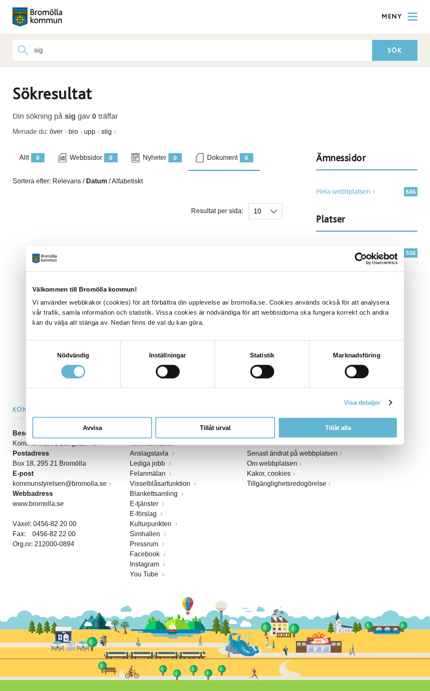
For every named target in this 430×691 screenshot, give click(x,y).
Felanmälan (148, 473)
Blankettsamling (154, 493)
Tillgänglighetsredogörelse (286, 483)
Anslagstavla (150, 453)
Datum (96, 181)
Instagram (145, 564)
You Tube (145, 574)
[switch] (168, 371)
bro (73, 131)
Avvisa (92, 427)
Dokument (227, 157)
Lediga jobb (148, 463)
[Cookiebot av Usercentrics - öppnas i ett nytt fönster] (361, 258)
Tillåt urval (215, 427)
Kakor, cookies (269, 473)
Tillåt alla (338, 427)
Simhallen (146, 533)
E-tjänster (145, 503)
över (56, 131)
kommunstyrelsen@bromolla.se (60, 483)
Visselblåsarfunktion (161, 483)
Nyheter (160, 157)
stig (106, 131)
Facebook (145, 554)
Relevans (66, 181)
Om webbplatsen (272, 463)
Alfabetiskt (127, 181)
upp (89, 131)
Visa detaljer (362, 402)
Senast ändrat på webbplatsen (292, 453)
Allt (29, 157)
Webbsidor (91, 157)
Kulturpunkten (151, 523)
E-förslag (144, 513)
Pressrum (145, 544)
